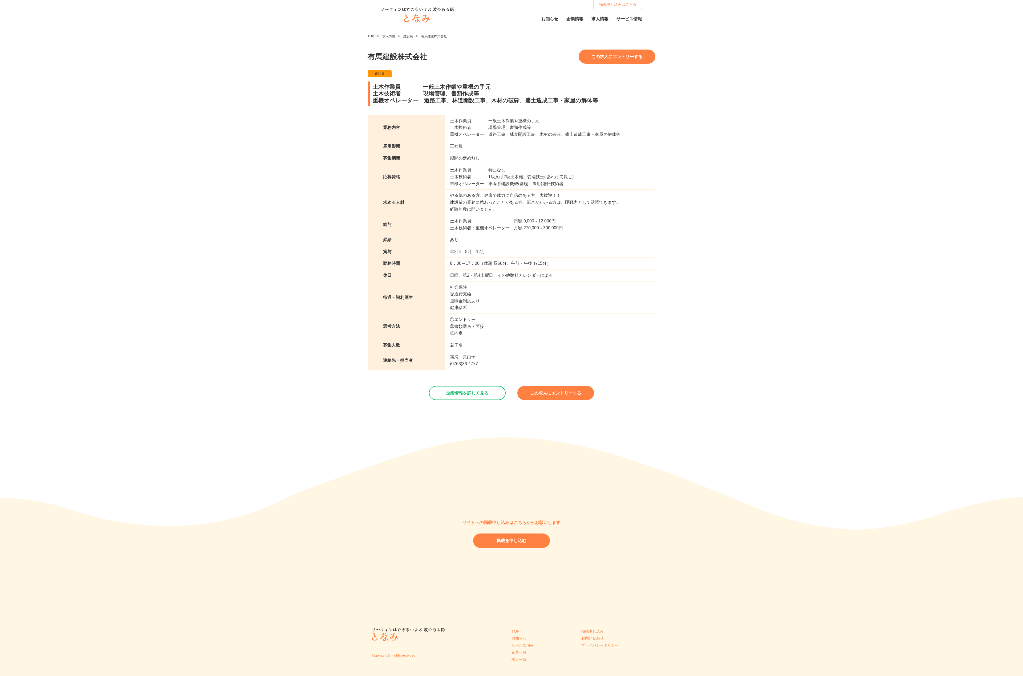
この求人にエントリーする (617, 56)
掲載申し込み (592, 631)
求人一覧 (519, 659)
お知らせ (519, 638)
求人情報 (388, 36)
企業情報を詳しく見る (467, 393)
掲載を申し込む (511, 540)
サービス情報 (523, 645)
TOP (371, 36)
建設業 (408, 36)
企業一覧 (519, 652)
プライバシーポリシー (600, 645)
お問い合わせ (592, 638)
